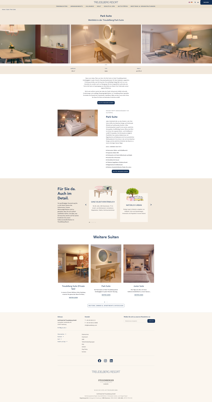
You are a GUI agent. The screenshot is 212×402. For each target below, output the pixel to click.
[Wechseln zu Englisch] (189, 2)
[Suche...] (195, 2)
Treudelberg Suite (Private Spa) (73, 287)
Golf (59, 339)
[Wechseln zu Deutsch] (192, 2)
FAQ (83, 344)
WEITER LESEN (73, 297)
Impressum (85, 337)
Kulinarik (60, 336)
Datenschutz (85, 334)
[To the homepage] (106, 2)
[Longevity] (198, 2)
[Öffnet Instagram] (106, 360)
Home (3, 9)
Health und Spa (62, 341)
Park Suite (106, 286)
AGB (83, 339)
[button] (1, 44)
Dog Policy (85, 349)
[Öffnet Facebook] (100, 360)
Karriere (84, 351)
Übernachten (61, 334)
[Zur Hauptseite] (106, 372)
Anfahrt (84, 346)
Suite (7, 9)
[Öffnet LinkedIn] (112, 360)
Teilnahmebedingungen (88, 342)
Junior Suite (138, 286)
